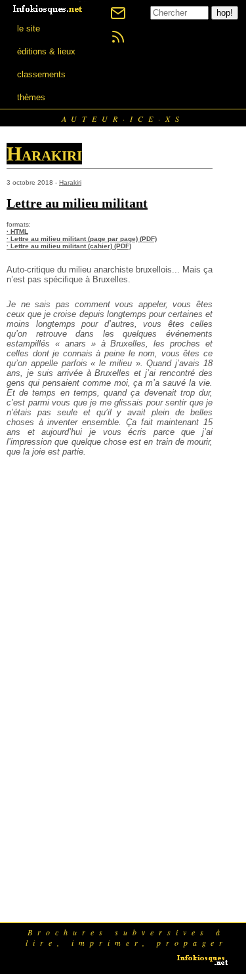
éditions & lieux (46, 51)
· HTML (17, 231)
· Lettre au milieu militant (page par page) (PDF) (82, 238)
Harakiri (70, 182)
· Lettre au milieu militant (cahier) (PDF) (69, 246)
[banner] (48, 8)
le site (28, 28)
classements (41, 74)
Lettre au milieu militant (77, 203)
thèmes (31, 97)
